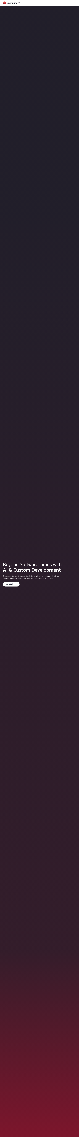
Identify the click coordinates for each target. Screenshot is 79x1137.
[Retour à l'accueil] (11, 2)
